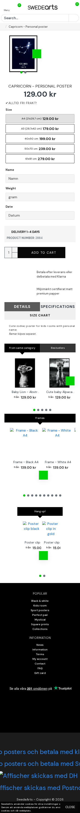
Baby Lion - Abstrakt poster (26, 392)
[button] (10, 53)
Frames (40, 418)
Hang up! (40, 511)
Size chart (40, 315)
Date (9, 207)
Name (10, 170)
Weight (11, 188)
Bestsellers (58, 348)
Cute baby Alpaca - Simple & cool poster (60, 392)
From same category (22, 348)
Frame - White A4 (58, 462)
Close (70, 807)
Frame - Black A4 (26, 462)
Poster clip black (37, 542)
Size (9, 110)
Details (22, 306)
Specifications (58, 306)
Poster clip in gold (57, 542)
